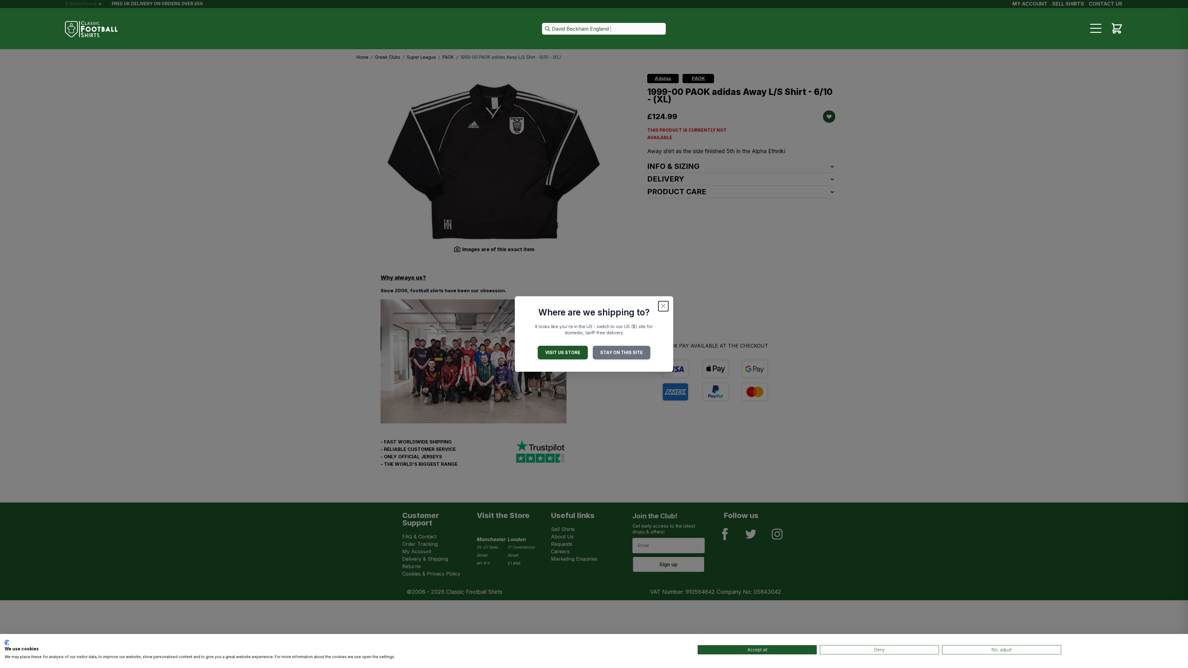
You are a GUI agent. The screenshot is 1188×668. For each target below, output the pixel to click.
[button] (604, 29)
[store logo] (91, 29)
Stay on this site (621, 352)
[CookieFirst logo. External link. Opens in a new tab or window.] (7, 642)
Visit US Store (562, 352)
